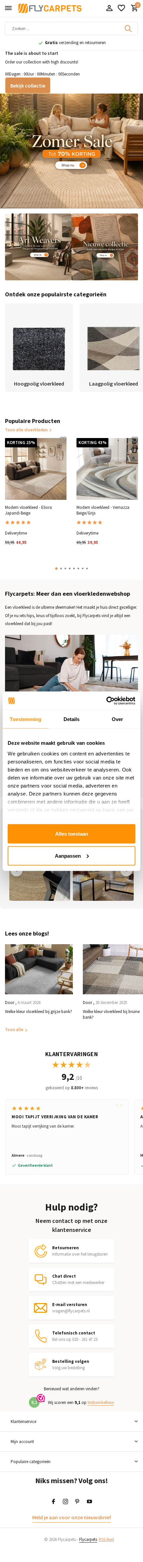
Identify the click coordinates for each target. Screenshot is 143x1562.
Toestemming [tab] (25, 719)
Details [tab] (72, 719)
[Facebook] (53, 1502)
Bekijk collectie (27, 85)
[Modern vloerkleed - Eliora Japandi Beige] (36, 469)
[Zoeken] (128, 28)
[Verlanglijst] (121, 8)
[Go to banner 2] (38, 247)
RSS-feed (106, 1539)
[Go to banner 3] (105, 247)
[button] (56, 568)
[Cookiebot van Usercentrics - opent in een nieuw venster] (106, 700)
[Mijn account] (109, 8)
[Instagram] (65, 1502)
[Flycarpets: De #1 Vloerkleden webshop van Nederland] (49, 8)
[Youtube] (89, 1502)
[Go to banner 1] (71, 151)
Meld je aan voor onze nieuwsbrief (71, 1517)
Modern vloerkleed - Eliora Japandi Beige (28, 510)
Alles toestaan (71, 834)
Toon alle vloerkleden (26, 430)
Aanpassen (68, 855)
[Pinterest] (77, 1502)
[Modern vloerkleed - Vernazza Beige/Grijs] (107, 469)
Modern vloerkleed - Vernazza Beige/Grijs (102, 510)
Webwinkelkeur (100, 1402)
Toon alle (14, 1029)
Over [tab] (117, 719)
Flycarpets (88, 1539)
